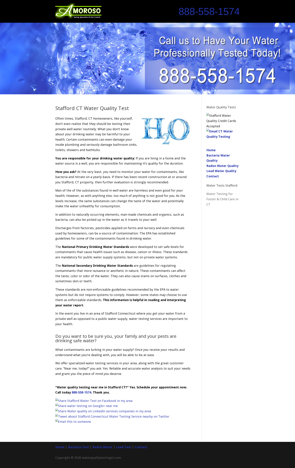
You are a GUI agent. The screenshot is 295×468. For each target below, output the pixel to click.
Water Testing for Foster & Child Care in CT (222, 199)
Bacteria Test (78, 447)
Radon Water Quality (222, 166)
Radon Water (102, 447)
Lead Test (123, 447)
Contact (212, 176)
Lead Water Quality (221, 171)
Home (211, 150)
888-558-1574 (209, 11)
